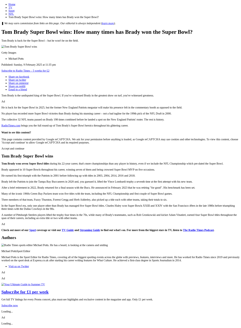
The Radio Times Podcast (198, 230)
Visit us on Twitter (18, 266)
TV (10, 7)
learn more (108, 23)
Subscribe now (9, 305)
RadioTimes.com (10, 125)
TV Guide (68, 230)
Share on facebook (18, 76)
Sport (11, 10)
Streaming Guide (90, 230)
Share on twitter (17, 79)
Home (11, 4)
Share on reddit (16, 86)
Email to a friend (17, 89)
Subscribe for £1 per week (25, 292)
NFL (11, 13)
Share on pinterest (18, 83)
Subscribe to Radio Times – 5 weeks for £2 (25, 70)
